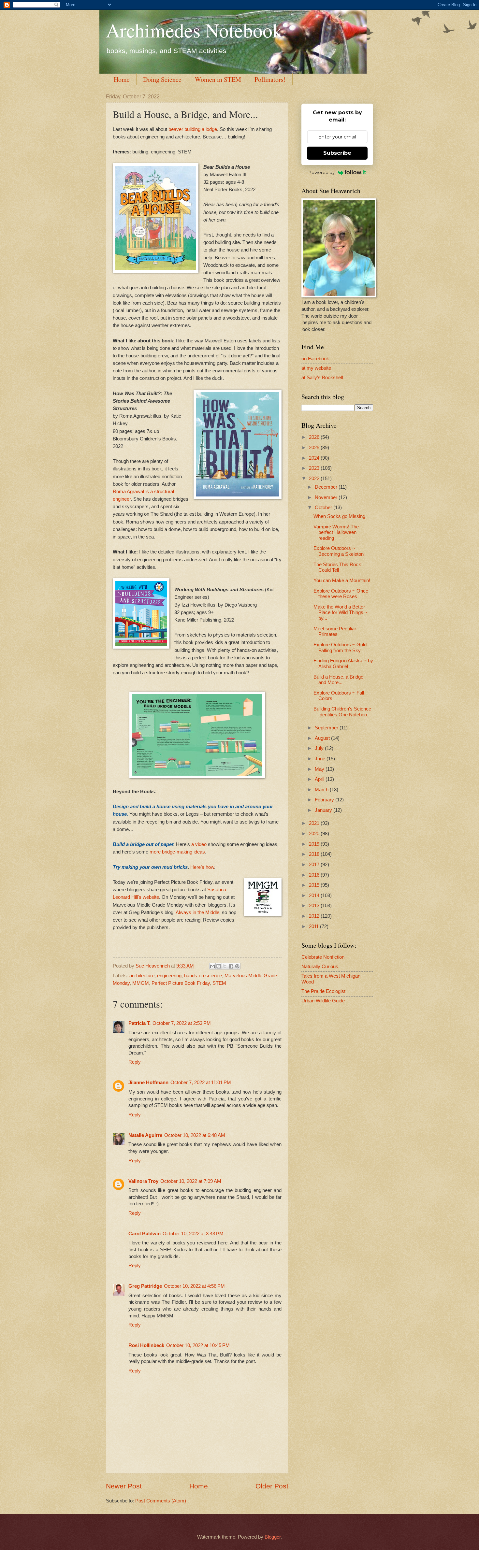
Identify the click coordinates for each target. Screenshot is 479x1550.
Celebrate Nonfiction (322, 957)
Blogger (273, 1537)
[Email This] (212, 966)
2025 (315, 447)
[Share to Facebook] (231, 966)
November (327, 497)
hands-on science (203, 975)
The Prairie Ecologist (323, 991)
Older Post (271, 1486)
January (324, 810)
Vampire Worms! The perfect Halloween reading (336, 532)
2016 (315, 875)
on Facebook (315, 358)
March (322, 789)
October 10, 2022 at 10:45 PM (198, 1345)
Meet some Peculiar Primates (334, 631)
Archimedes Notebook (194, 30)
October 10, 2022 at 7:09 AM (190, 1181)
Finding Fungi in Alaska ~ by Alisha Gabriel (343, 663)
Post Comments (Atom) (160, 1500)
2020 (315, 833)
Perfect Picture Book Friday (181, 983)
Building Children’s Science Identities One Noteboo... (342, 711)
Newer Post (124, 1486)
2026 (315, 437)
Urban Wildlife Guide (323, 1000)
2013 (315, 905)
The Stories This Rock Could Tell (337, 567)
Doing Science (162, 79)
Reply (134, 1062)
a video (199, 844)
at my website (316, 368)
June (321, 758)
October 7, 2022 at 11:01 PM (200, 1082)
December (327, 487)
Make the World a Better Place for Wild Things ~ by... (340, 612)
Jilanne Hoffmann (148, 1082)
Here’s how (202, 867)
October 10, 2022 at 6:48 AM (194, 1135)
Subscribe (337, 153)
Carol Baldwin (144, 1233)
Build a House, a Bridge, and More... (339, 679)
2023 (315, 468)
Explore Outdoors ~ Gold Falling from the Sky (340, 647)
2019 (315, 844)
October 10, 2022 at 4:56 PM (194, 1286)
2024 (315, 458)
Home (122, 79)
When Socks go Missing (339, 516)
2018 (315, 854)
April (320, 779)
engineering (169, 975)
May (320, 769)
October (324, 507)
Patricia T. (139, 1023)
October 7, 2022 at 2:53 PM (181, 1023)
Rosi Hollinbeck (146, 1345)
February (325, 799)
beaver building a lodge (192, 129)
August (323, 738)
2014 (315, 895)
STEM (219, 983)
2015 (315, 885)
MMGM (140, 983)
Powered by (322, 172)
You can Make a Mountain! (341, 580)
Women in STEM (218, 79)
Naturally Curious (319, 966)
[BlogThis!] (218, 966)
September (327, 727)
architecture (141, 975)
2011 (314, 926)
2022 (315, 478)
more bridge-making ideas (176, 851)
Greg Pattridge (145, 1286)
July (320, 748)
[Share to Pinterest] (237, 966)
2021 (315, 823)
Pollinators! (270, 79)
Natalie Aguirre (145, 1135)
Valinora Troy (143, 1181)
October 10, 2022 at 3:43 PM (193, 1233)
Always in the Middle (197, 912)
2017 (315, 864)
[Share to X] (225, 966)
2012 (315, 916)
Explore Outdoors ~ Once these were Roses (340, 593)
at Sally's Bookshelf (322, 377)
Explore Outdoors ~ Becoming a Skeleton (338, 551)
